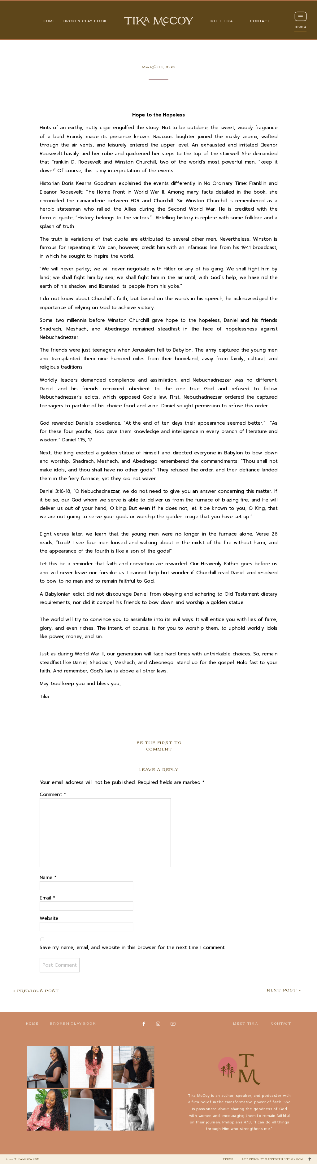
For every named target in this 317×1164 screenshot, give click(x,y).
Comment (53, 794)
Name (48, 877)
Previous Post (38, 991)
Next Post (282, 990)
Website (49, 918)
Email (47, 898)
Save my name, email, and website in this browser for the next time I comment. (133, 947)
